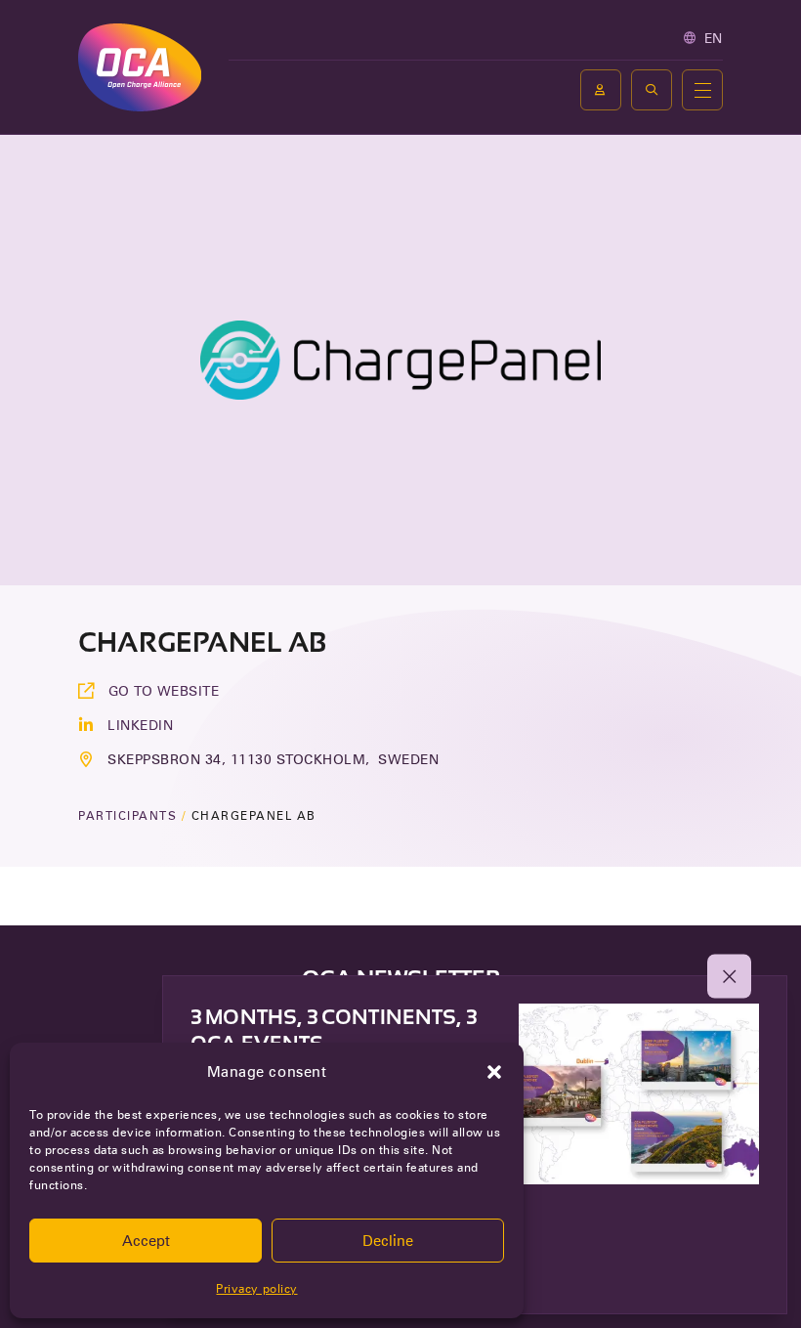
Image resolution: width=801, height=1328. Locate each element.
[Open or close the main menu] (702, 89)
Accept (146, 1241)
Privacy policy (256, 1288)
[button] (494, 1072)
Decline (387, 1241)
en (713, 38)
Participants (127, 815)
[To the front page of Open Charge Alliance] (139, 66)
